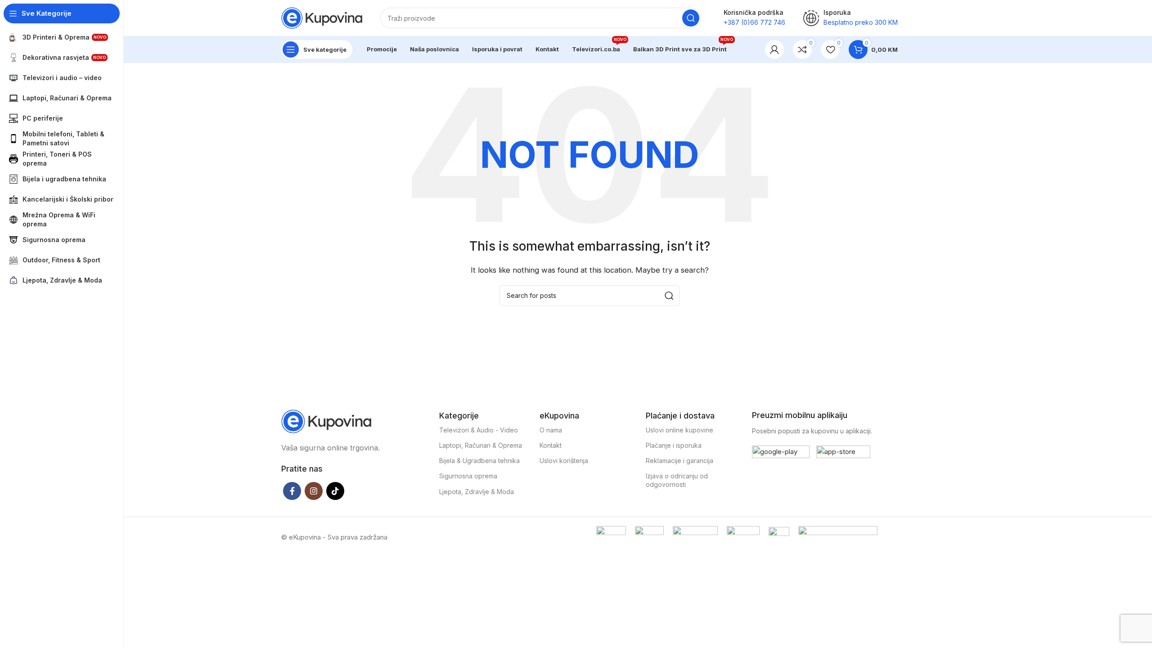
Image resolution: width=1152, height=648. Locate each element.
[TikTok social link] (335, 491)
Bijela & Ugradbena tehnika (479, 460)
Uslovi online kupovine (679, 430)
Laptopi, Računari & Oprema (480, 445)
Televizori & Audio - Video (478, 430)
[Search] (690, 18)
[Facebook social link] (292, 491)
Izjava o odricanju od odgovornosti (677, 480)
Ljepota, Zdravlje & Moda (476, 491)
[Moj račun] (774, 49)
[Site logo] (321, 17)
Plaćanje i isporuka (674, 445)
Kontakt (551, 445)
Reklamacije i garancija (679, 460)
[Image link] (326, 420)
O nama (551, 430)
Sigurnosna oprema (468, 476)
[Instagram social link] (314, 491)
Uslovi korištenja (564, 460)
